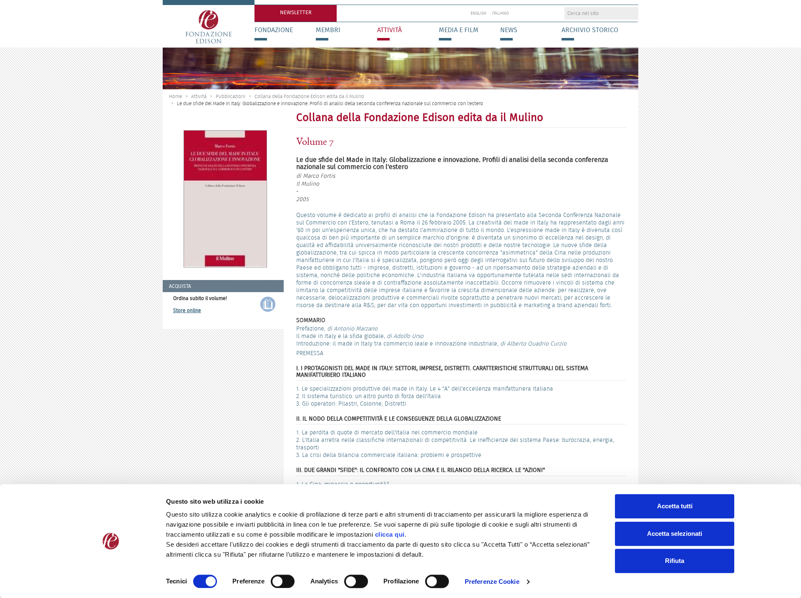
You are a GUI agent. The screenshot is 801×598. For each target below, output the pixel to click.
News (508, 30)
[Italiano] (208, 24)
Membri (328, 30)
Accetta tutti (675, 506)
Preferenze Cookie (492, 581)
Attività (389, 30)
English (478, 13)
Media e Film (459, 30)
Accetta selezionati (674, 533)
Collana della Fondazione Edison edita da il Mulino (309, 96)
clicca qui (390, 534)
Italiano (500, 13)
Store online (187, 310)
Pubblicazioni (230, 96)
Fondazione (273, 30)
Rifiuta (674, 560)
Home (175, 96)
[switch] (283, 581)
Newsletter (296, 12)
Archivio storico (590, 30)
